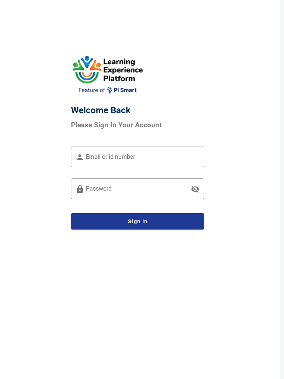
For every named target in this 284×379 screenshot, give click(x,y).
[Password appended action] (195, 189)
